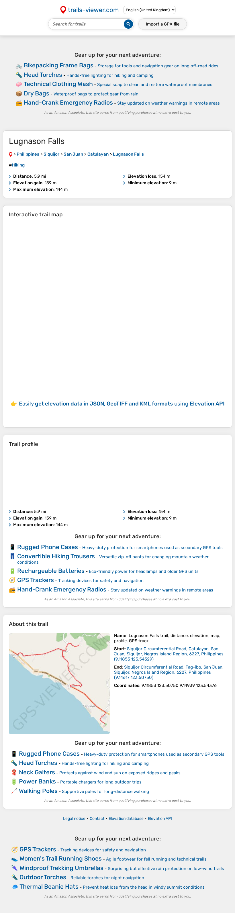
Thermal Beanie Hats (49, 886)
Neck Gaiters (37, 772)
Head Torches (43, 74)
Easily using (122, 403)
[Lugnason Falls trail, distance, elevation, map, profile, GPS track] (59, 683)
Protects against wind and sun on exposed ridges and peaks (120, 772)
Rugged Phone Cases (47, 546)
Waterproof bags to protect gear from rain (96, 94)
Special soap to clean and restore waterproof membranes (154, 84)
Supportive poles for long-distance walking (105, 791)
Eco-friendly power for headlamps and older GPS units (144, 571)
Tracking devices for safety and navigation (101, 580)
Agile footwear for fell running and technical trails (156, 859)
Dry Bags (36, 93)
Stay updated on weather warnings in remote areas (168, 103)
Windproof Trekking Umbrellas (61, 867)
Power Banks (37, 781)
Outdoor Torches (42, 877)
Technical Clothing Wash (58, 83)
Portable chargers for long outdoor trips (101, 782)
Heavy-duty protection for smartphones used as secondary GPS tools (152, 547)
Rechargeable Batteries (51, 570)
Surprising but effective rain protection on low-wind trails (166, 868)
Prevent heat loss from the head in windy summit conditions (144, 887)
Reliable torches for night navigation (107, 877)
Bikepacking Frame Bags (58, 65)
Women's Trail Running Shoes (60, 858)
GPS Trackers (35, 579)
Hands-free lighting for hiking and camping (110, 75)
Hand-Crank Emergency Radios (68, 102)
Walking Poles (38, 790)
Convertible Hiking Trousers (56, 556)
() (169, 654)
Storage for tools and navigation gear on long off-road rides (158, 65)
